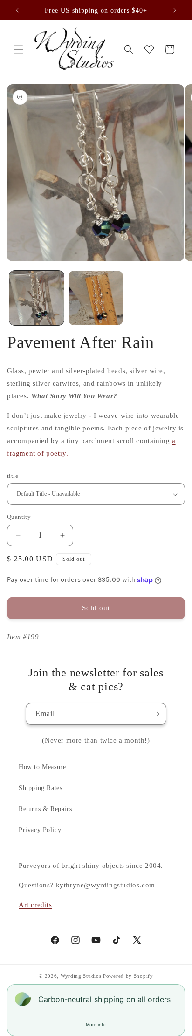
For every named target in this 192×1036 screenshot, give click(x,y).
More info (96, 1024)
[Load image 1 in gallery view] (36, 298)
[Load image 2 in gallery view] (96, 298)
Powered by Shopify (128, 976)
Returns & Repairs (45, 808)
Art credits (35, 904)
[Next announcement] (175, 10)
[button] (18, 49)
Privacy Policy (40, 829)
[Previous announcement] (17, 10)
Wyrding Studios (81, 976)
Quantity (19, 516)
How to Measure (42, 766)
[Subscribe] (155, 714)
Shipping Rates (40, 787)
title (12, 475)
